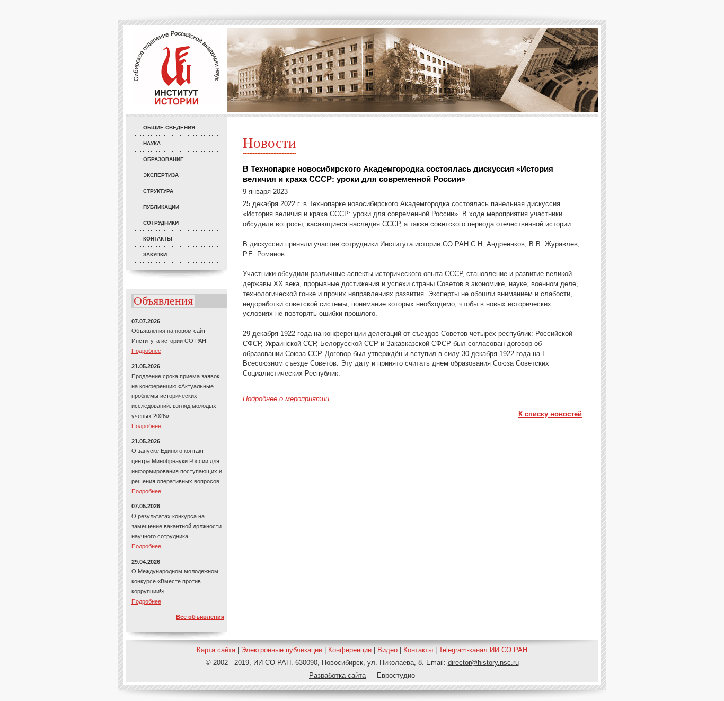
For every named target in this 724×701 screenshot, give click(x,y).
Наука (152, 143)
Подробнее (146, 351)
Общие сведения (169, 127)
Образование (163, 159)
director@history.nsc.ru (483, 663)
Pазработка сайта (337, 675)
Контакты (157, 239)
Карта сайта (216, 650)
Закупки (155, 255)
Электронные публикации (281, 650)
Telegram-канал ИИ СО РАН (483, 650)
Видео (387, 650)
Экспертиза (161, 175)
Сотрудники (161, 223)
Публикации (161, 207)
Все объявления (200, 617)
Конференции (350, 650)
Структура (158, 191)
